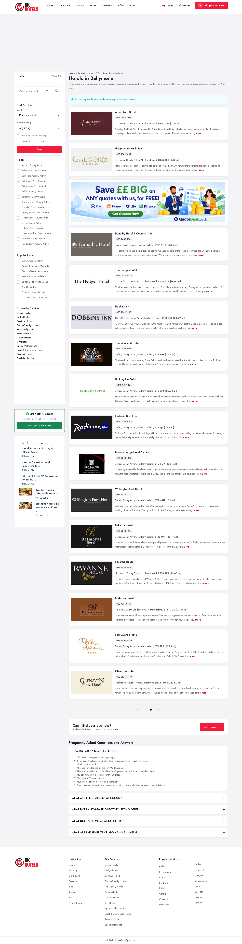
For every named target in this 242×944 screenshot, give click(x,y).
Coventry (163, 899)
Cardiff (162, 893)
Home (50, 5)
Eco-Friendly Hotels (26, 358)
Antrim (118, 245)
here (84, 757)
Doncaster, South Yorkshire (34, 297)
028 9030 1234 (123, 531)
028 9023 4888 (123, 348)
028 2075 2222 (124, 275)
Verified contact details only (33, 135)
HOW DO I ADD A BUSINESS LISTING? (95, 751)
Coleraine (119, 609)
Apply (39, 149)
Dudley (198, 864)
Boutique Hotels (24, 321)
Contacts (80, 5)
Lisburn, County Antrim (32, 228)
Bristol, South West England (35, 281)
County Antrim (133, 123)
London (198, 902)
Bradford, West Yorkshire (34, 276)
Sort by (20, 109)
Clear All (56, 76)
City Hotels (22, 341)
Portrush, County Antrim (33, 238)
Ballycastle (120, 281)
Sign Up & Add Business (39, 425)
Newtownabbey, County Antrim (36, 233)
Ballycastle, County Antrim (34, 170)
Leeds (197, 886)
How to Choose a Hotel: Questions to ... (36, 464)
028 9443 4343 (124, 239)
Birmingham (165, 872)
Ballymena (120, 123)
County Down (133, 573)
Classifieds (107, 5)
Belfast (118, 354)
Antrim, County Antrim (32, 165)
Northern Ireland (149, 123)
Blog (132, 5)
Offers (121, 5)
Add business (211, 727)
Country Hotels (24, 337)
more (199, 133)
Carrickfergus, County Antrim (36, 202)
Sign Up (186, 5)
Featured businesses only (32, 140)
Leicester (199, 891)
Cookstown (120, 682)
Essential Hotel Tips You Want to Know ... (47, 507)
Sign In (170, 5)
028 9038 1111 (123, 494)
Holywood (120, 573)
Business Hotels (24, 333)
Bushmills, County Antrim (33, 196)
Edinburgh (199, 870)
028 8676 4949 (124, 676)
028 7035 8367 (123, 603)
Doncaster (164, 904)
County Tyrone (134, 682)
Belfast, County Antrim (32, 191)
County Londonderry (135, 609)
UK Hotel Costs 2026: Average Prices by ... (40, 477)
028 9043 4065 (124, 421)
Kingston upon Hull (204, 881)
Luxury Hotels (23, 313)
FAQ (71, 897)
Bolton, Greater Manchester (35, 271)
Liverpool (199, 897)
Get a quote (64, 5)
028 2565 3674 (123, 117)
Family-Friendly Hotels (27, 325)
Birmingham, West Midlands (35, 266)
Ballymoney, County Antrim (35, 186)
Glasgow (199, 875)
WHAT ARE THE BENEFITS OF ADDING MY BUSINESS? (104, 832)
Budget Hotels (23, 317)
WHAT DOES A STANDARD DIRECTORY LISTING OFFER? (106, 809)
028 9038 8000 (124, 458)
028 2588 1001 (123, 154)
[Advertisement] (121, 47)
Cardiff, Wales (29, 287)
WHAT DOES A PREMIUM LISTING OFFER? (97, 821)
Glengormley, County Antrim (35, 212)
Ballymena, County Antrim (34, 181)
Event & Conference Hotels (30, 350)
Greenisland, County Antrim (35, 217)
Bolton (162, 877)
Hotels (93, 5)
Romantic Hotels (24, 354)
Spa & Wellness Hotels (27, 346)
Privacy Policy (75, 903)
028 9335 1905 (123, 312)
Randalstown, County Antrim (35, 244)
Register (72, 892)
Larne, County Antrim (32, 223)
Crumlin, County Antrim (33, 207)
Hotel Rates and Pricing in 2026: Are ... (37, 450)
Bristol (162, 888)
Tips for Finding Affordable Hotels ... (47, 491)
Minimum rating (24, 122)
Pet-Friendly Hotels (26, 329)
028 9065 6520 (124, 640)
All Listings (73, 870)
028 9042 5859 (124, 567)
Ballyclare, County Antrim (34, 175)
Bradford (163, 883)
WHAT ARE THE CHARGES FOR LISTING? (97, 798)
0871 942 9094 (124, 385)
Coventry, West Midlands (33, 292)
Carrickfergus (121, 318)
